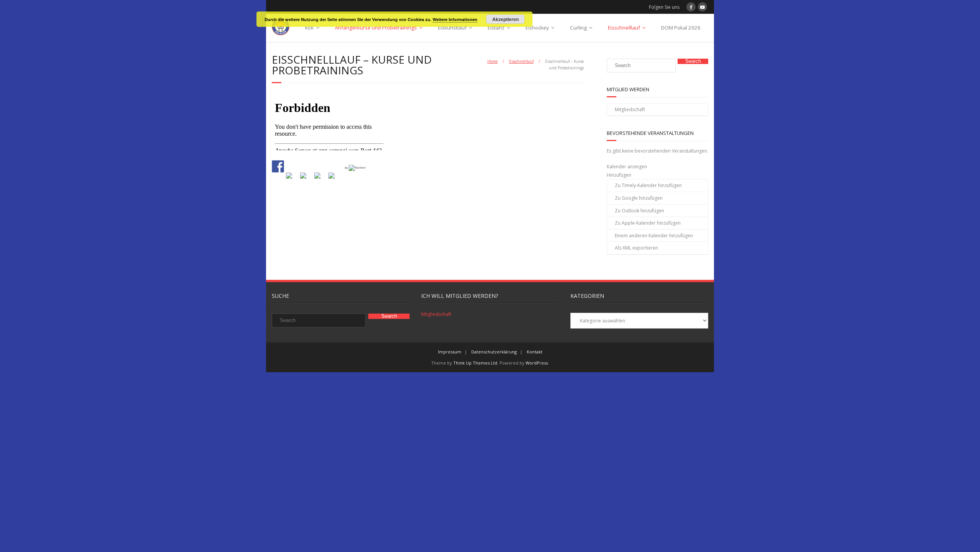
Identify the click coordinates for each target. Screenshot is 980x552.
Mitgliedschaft (630, 109)
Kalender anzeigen (627, 166)
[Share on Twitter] (292, 178)
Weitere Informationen (455, 19)
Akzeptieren (505, 19)
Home (492, 61)
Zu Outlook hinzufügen (639, 210)
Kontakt (534, 352)
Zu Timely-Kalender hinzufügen (648, 185)
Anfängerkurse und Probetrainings (376, 27)
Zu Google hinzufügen (639, 198)
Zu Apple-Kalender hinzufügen (648, 223)
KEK (309, 27)
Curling (578, 27)
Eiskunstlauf (452, 27)
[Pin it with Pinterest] (320, 178)
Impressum (449, 352)
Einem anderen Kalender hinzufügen (654, 235)
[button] (619, 175)
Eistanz (496, 27)
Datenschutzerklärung (494, 352)
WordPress (537, 363)
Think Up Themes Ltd (475, 363)
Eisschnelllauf (624, 27)
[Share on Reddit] (306, 178)
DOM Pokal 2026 (681, 27)
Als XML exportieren (636, 248)
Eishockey (537, 27)
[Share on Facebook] (278, 166)
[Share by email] (334, 178)
